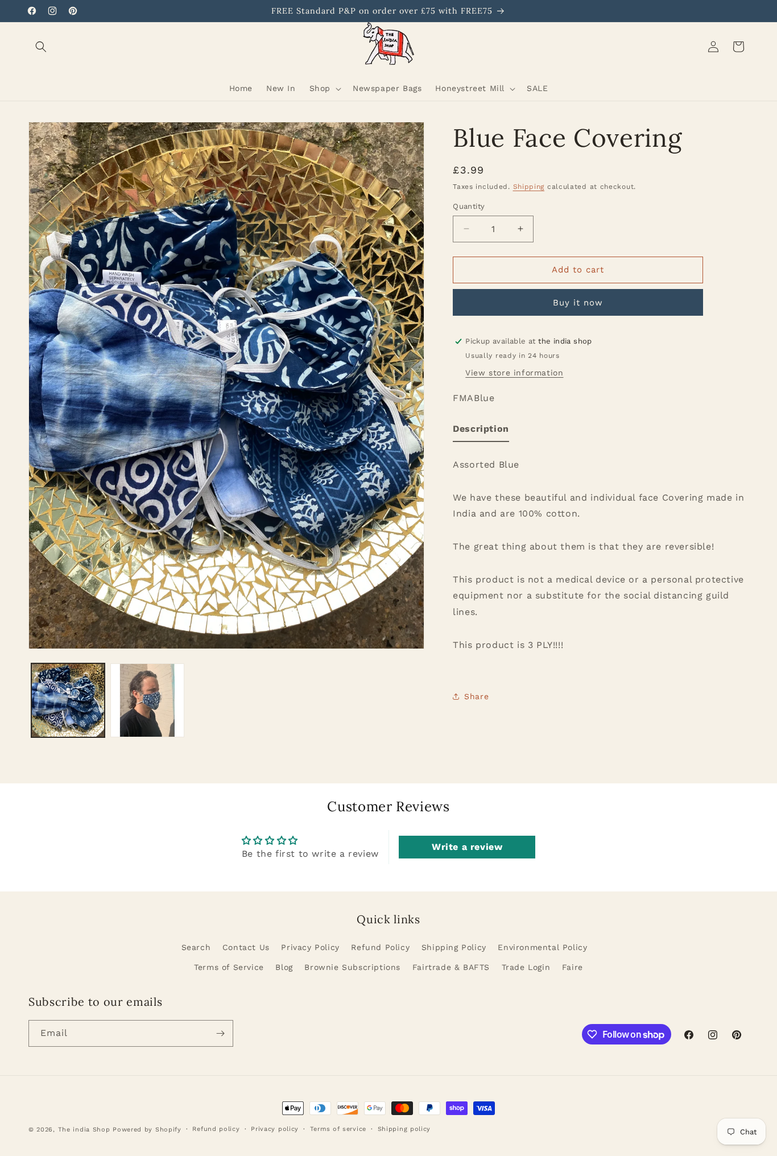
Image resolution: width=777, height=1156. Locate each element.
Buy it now (578, 303)
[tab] (481, 431)
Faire (572, 967)
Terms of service (338, 1129)
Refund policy (215, 1129)
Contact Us (246, 947)
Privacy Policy (310, 947)
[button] (40, 46)
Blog (283, 967)
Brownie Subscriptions (352, 967)
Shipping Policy (453, 947)
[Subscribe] (220, 1033)
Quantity (469, 206)
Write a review (467, 846)
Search (196, 947)
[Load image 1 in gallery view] (68, 700)
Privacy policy (275, 1129)
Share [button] (476, 696)
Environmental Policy (542, 947)
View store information (514, 372)
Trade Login (526, 967)
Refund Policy (380, 947)
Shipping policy (404, 1129)
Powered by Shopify (147, 1129)
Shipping (529, 187)
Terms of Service (229, 967)
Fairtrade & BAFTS (451, 967)
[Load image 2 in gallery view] (147, 700)
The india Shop (84, 1129)
